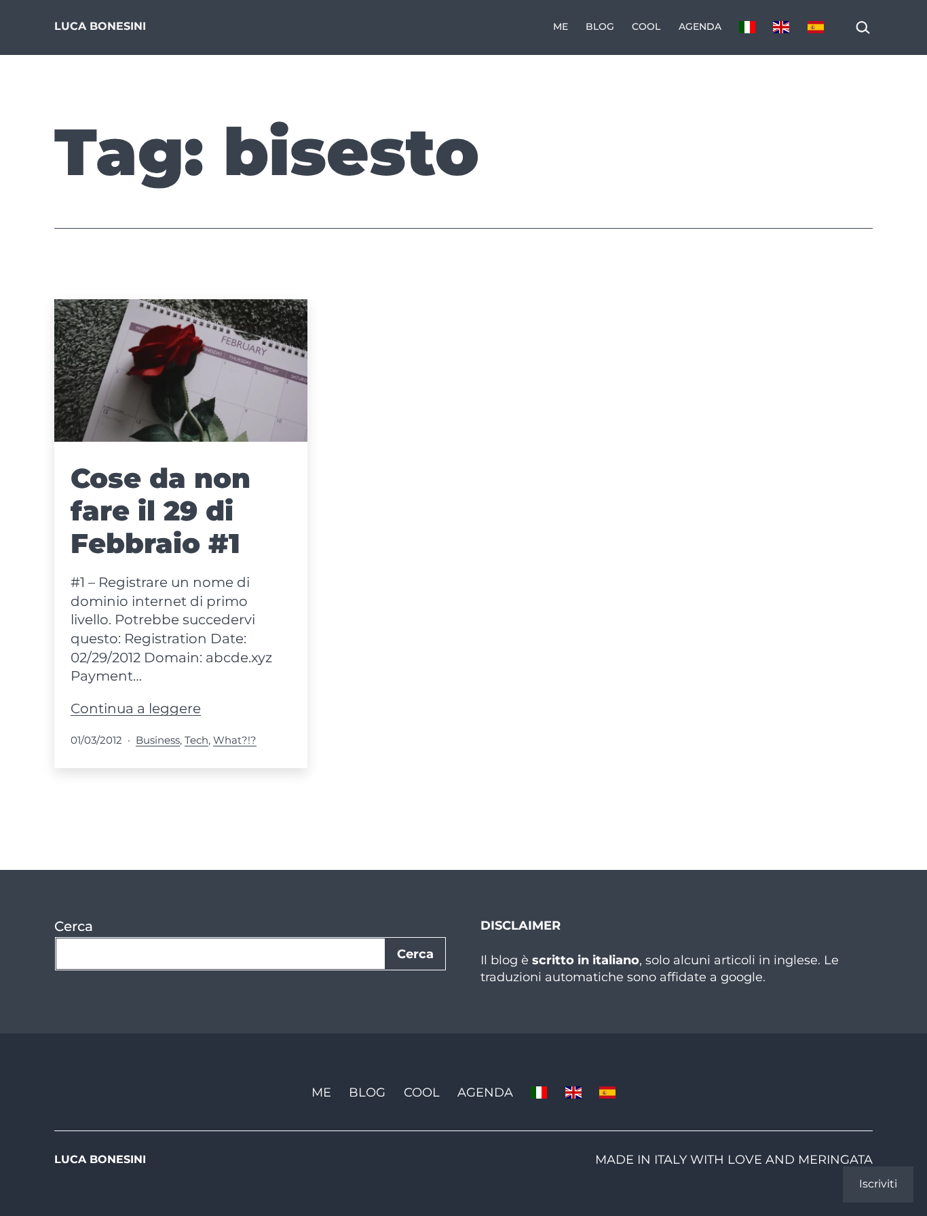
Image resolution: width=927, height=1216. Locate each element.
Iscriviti (878, 1183)
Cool (646, 26)
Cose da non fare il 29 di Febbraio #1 (160, 510)
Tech (196, 740)
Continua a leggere (136, 708)
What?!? (235, 740)
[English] (781, 27)
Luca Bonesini (100, 26)
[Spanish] (816, 27)
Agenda (700, 26)
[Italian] (747, 27)
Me (560, 26)
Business (158, 740)
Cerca (73, 926)
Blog (600, 26)
